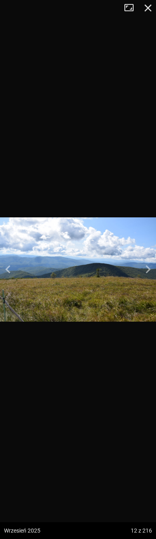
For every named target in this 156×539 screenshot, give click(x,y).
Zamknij (148, 8)
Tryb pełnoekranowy (132, 8)
